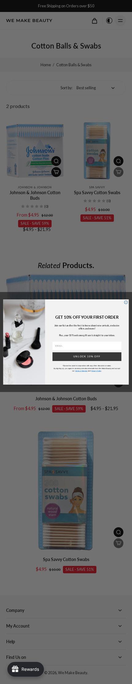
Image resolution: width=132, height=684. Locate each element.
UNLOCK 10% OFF (86, 356)
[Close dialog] (125, 302)
